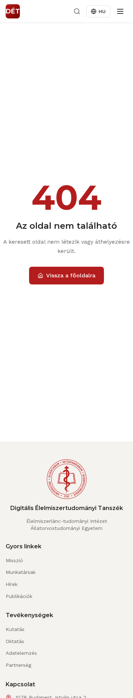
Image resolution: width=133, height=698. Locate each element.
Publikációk (19, 596)
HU (102, 11)
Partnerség (18, 665)
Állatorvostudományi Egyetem (66, 528)
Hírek (11, 584)
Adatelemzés (21, 653)
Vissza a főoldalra (70, 275)
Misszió (14, 560)
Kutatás (15, 629)
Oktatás (15, 641)
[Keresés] (77, 11)
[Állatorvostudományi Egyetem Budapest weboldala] (67, 482)
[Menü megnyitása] (120, 11)
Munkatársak (20, 572)
